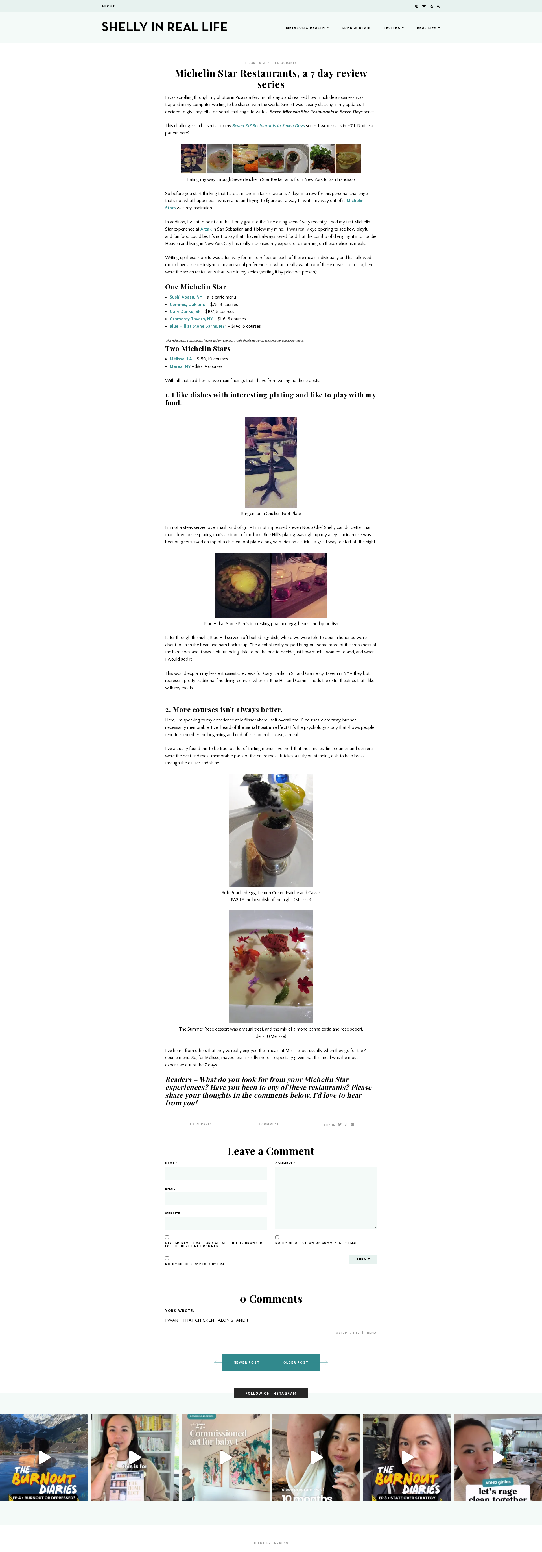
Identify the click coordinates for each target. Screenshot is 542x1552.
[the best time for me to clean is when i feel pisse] (498, 1458)
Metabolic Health (305, 28)
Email (171, 1188)
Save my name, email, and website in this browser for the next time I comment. (213, 1244)
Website (172, 1213)
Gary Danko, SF (185, 311)
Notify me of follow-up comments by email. (317, 1243)
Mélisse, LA (181, 359)
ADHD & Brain (356, 28)
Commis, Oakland (188, 304)
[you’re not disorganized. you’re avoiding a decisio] (135, 1458)
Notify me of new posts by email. (197, 1264)
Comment (269, 1124)
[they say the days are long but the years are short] (226, 1458)
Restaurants (285, 63)
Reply (372, 1332)
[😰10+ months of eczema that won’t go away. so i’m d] (316, 1458)
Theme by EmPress (271, 1543)
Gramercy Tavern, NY (191, 318)
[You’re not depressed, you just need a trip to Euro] (44, 1458)
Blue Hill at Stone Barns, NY (197, 326)
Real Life (426, 28)
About (108, 6)
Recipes (392, 28)
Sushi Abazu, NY (186, 297)
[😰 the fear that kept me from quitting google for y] (407, 1458)
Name (171, 1163)
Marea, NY (180, 366)
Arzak (206, 229)
